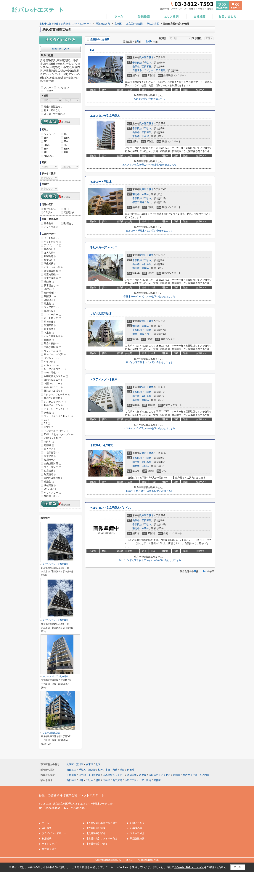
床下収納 (50, 456)
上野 (141, 780)
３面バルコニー (53, 383)
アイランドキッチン (56, 409)
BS (47, 423)
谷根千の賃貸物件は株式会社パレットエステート (71, 795)
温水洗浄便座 (52, 278)
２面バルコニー (53, 379)
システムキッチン (55, 401)
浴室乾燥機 (51, 274)
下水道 (49, 332)
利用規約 (47, 838)
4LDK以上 (49, 156)
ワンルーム (50, 134)
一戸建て (48, 91)
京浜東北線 (94, 775)
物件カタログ (49, 849)
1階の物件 (50, 292)
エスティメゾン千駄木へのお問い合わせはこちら (149, 428)
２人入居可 (51, 252)
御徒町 (157, 780)
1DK (46, 137)
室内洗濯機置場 (53, 478)
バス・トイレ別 (53, 267)
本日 (66, 209)
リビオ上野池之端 (51, 732)
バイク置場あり (53, 336)
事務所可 (50, 249)
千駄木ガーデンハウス (103, 247)
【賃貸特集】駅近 (95, 833)
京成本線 (132, 775)
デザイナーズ (52, 245)
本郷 (108, 769)
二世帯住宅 (51, 452)
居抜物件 (50, 321)
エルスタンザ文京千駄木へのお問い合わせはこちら (149, 164)
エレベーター (52, 314)
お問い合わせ (137, 823)
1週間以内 (69, 212)
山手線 (135, 66)
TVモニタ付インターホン (58, 434)
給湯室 (49, 481)
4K (45, 152)
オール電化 (51, 372)
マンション (63, 87)
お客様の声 (136, 828)
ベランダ (50, 361)
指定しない (50, 209)
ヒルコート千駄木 (101, 181)
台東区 (89, 764)
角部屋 (49, 445)
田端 (148, 780)
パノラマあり (51, 227)
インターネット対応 (56, 430)
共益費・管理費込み (54, 113)
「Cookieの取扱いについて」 (189, 867)
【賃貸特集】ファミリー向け (101, 838)
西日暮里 (146, 66)
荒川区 (79, 764)
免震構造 (50, 470)
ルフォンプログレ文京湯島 (55, 676)
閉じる (237, 867)
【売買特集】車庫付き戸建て (101, 823)
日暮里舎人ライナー (142, 70)
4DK (66, 152)
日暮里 (145, 136)
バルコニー (51, 365)
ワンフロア (51, 307)
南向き (49, 441)
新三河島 (117, 780)
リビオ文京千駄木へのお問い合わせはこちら (149, 362)
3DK (46, 148)
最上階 (49, 303)
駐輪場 (49, 340)
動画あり (68, 223)
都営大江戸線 (190, 775)
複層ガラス (51, 459)
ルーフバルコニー (55, 369)
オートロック (52, 318)
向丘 (115, 769)
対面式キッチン (53, 405)
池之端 (92, 769)
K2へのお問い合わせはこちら (149, 98)
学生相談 (50, 263)
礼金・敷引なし (52, 110)
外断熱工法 (51, 496)
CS (47, 419)
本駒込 (145, 194)
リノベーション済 (55, 354)
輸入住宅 (50, 449)
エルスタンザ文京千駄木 (105, 115)
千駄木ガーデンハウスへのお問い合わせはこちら (149, 296)
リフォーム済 (52, 350)
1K (65, 134)
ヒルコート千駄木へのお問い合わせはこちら (149, 230)
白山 (149, 202)
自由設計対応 (52, 463)
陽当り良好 (51, 343)
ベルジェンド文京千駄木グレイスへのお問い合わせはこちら (149, 560)
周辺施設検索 (137, 838)
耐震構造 (50, 474)
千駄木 (150, 57)
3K (65, 145)
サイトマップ (49, 843)
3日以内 (48, 212)
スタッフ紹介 (137, 833)
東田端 (130, 769)
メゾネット (51, 358)
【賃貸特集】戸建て (97, 843)
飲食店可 (50, 260)
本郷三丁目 (131, 780)
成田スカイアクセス (160, 775)
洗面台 (49, 281)
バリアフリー (52, 492)
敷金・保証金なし (53, 106)
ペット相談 (51, 238)
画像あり (48, 223)
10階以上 (50, 296)
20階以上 (50, 299)
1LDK (66, 137)
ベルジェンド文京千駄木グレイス (110, 507)
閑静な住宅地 (52, 347)
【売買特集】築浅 (95, 828)
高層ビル (50, 310)
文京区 (143, 57)
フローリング (52, 467)
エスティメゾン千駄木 (103, 379)
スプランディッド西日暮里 (55, 564)
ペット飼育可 (52, 241)
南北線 (135, 194)
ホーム (45, 823)
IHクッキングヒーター (57, 394)
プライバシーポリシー (54, 833)
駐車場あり (51, 285)
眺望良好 (50, 256)
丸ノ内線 (204, 775)
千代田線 (137, 62)
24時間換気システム (56, 376)
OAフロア (50, 488)
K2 (92, 49)
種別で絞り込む (60, 48)
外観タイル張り (53, 390)
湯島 (122, 769)
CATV (48, 427)
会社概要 (47, 828)
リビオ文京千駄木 (101, 313)
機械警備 (50, 485)
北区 (98, 764)
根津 (101, 769)
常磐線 (135, 136)
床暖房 (49, 412)
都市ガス (50, 329)
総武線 (177, 775)
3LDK (66, 148)
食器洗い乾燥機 (53, 398)
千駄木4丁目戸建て (101, 445)
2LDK (46, 145)
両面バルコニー (53, 387)
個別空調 (50, 325)
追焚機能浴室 (52, 271)
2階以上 (49, 289)
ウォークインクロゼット (58, 416)
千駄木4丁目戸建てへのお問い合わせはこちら (149, 491)
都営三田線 (138, 202)
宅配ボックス (52, 438)
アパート (48, 87)
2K (45, 141)
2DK (66, 141)
